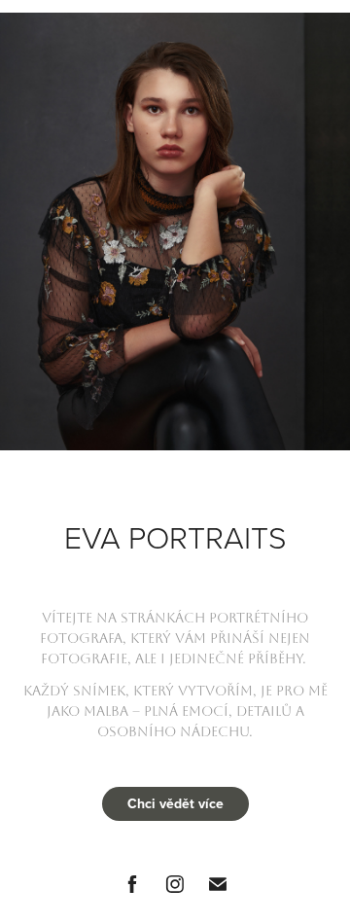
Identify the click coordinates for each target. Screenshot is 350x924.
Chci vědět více (175, 803)
